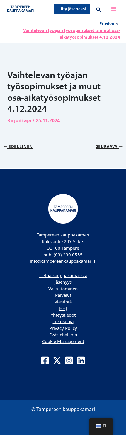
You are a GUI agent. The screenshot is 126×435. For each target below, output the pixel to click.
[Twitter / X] (57, 360)
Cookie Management (63, 341)
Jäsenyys (63, 282)
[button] (72, 9)
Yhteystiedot (63, 315)
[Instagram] (69, 360)
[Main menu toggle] (113, 8)
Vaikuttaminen (63, 288)
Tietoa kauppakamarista (63, 275)
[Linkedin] (81, 360)
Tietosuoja (63, 321)
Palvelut (63, 295)
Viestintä (63, 302)
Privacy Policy (63, 328)
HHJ (63, 308)
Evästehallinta (63, 334)
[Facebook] (45, 360)
